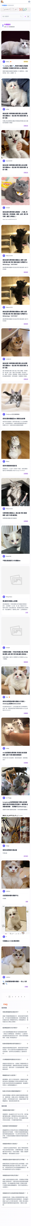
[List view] (28, 16)
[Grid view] (25, 16)
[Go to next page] (24, 996)
